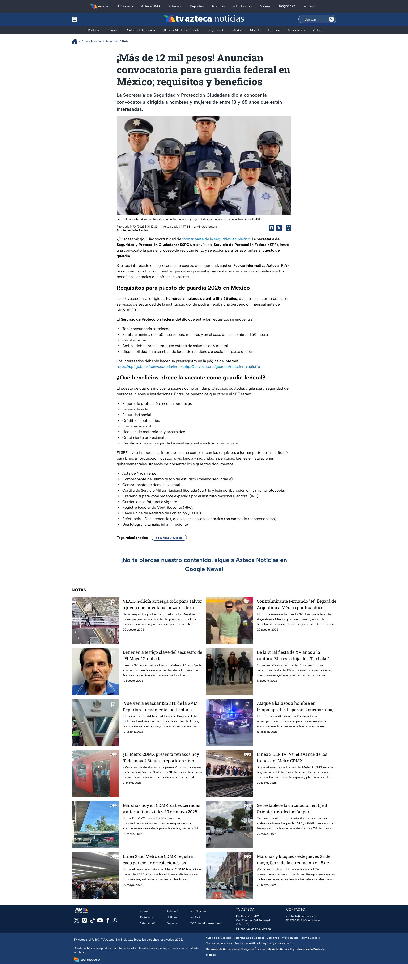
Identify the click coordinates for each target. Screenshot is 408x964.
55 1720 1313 (294, 920)
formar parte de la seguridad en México (216, 239)
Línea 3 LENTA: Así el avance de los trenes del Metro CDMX (292, 757)
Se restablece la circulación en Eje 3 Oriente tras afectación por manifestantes (292, 808)
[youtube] (100, 922)
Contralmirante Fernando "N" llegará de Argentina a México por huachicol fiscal (296, 604)
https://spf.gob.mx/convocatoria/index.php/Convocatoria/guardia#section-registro (188, 366)
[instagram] (84, 922)
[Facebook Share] (271, 228)
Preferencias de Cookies (248, 937)
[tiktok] (92, 922)
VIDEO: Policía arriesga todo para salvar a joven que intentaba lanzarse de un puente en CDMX (162, 604)
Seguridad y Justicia (169, 537)
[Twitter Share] (279, 228)
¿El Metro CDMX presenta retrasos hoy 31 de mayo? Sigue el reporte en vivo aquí (161, 757)
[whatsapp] (115, 921)
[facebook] (108, 922)
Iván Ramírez (140, 230)
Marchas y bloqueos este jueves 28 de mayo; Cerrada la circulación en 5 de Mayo (293, 859)
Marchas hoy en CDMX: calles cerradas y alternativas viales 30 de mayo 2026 (161, 808)
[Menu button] (91, 19)
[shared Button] (288, 228)
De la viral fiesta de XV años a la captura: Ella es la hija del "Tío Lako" (293, 655)
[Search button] (331, 19)
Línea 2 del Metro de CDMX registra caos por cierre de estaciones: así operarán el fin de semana (158, 859)
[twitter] (77, 922)
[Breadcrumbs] (76, 41)
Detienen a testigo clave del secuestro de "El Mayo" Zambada (162, 655)
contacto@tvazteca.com (302, 916)
